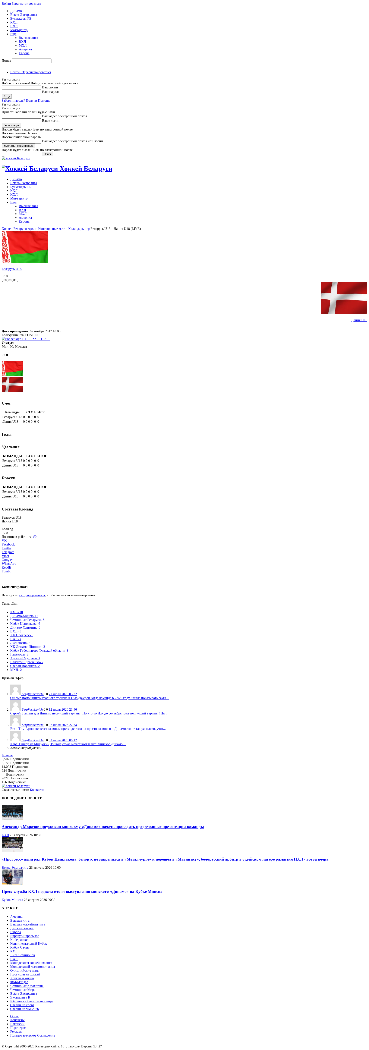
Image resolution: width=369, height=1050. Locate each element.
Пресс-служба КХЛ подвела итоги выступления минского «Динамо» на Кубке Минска (82, 891)
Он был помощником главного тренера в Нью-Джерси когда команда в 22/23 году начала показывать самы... (89, 698)
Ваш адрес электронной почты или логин (72, 141)
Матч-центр (19, 30)
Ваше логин (51, 120)
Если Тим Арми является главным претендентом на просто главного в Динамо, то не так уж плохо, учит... (88, 728)
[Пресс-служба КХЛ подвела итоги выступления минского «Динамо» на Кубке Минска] (12, 883)
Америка (25, 49)
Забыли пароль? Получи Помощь (26, 100)
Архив (32, 228)
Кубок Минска (12, 900)
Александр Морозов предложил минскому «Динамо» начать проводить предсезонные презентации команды (103, 826)
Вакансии (17, 1024)
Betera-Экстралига (23, 14)
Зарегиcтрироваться (26, 3)
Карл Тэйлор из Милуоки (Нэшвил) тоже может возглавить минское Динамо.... (68, 744)
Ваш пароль (50, 92)
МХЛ (23, 45)
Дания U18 (359, 320)
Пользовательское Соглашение (32, 1035)
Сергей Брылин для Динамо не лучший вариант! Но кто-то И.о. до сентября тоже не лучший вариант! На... (88, 713)
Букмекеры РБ (20, 18)
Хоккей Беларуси (14, 228)
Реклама (16, 1031)
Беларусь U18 (12, 269)
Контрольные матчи (52, 228)
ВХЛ (22, 41)
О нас (14, 1016)
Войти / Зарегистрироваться (30, 72)
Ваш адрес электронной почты (64, 116)
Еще (13, 34)
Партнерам (18, 1027)
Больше (7, 755)
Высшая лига (28, 38)
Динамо (16, 11)
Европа (24, 53)
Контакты (37, 790)
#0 (35, 536)
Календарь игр (79, 228)
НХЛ (14, 26)
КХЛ (14, 22)
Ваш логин (50, 87)
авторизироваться (32, 595)
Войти (6, 3)
